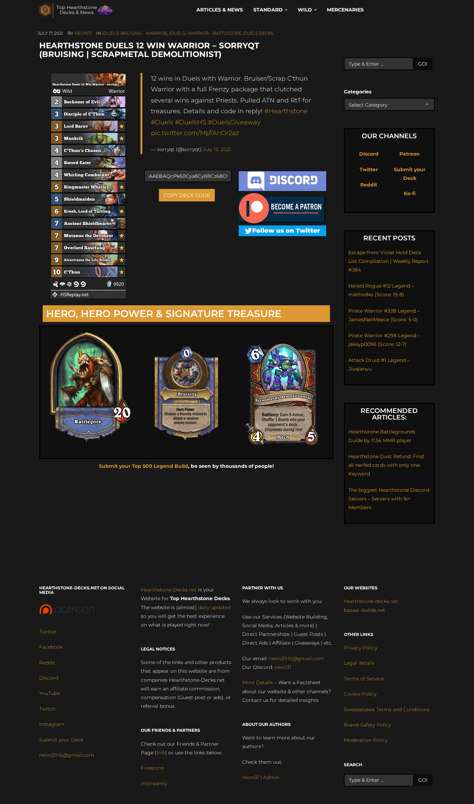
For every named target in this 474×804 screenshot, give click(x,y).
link (160, 752)
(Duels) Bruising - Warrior (134, 33)
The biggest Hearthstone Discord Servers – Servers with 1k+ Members (388, 499)
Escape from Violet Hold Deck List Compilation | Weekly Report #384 (388, 261)
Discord (369, 154)
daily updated (214, 607)
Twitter (368, 169)
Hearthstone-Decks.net (169, 590)
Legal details (359, 663)
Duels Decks (258, 33)
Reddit (368, 185)
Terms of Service (364, 678)
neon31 (83, 33)
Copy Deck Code (187, 195)
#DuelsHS (190, 122)
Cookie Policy (360, 694)
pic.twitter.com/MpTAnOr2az (195, 132)
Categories (357, 92)
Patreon (409, 154)
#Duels (162, 122)
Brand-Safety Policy (367, 725)
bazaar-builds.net (364, 610)
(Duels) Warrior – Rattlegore (205, 33)
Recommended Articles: (389, 414)
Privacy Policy (360, 648)
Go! (423, 64)
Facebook (51, 647)
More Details (257, 682)
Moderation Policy (366, 740)
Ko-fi (410, 193)
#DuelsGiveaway (234, 122)
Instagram (51, 724)
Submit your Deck (61, 740)
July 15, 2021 (217, 149)
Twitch (47, 709)
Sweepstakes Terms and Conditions (387, 709)
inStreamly (154, 783)
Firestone (152, 768)
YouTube (49, 693)
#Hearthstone (286, 111)
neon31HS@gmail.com (66, 755)
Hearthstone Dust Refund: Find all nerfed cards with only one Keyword (386, 465)
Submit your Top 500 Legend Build (143, 466)
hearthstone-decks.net (371, 601)
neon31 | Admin (260, 777)
